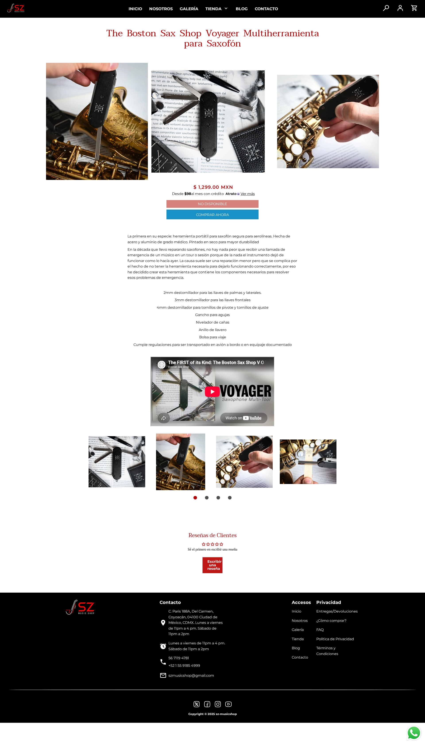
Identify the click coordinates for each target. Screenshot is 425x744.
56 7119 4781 (178, 658)
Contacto (266, 8)
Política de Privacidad (335, 639)
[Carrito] (414, 10)
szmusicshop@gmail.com (191, 675)
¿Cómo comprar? (331, 621)
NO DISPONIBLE (212, 204)
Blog (242, 8)
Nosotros (161, 8)
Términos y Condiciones (327, 651)
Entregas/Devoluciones (337, 611)
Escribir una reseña (214, 565)
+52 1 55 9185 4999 (184, 665)
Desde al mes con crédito (213, 194)
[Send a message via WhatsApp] (414, 733)
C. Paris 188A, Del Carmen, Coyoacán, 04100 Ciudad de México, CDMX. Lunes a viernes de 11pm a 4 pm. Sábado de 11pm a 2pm (195, 622)
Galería (189, 8)
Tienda (298, 639)
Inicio (135, 8)
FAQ (320, 630)
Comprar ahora (212, 215)
